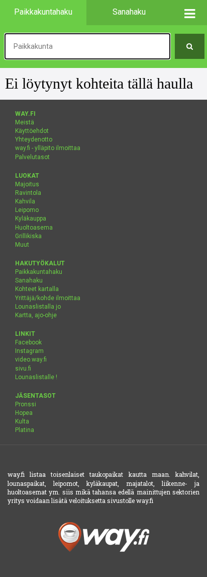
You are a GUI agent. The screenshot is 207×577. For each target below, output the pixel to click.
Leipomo (27, 209)
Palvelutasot (32, 157)
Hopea (24, 412)
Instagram (29, 350)
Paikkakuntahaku (38, 271)
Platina (24, 430)
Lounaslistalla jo (38, 306)
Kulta (22, 421)
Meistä (24, 122)
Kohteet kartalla (37, 289)
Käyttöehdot (32, 130)
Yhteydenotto (33, 139)
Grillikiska (28, 236)
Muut (22, 244)
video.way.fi (31, 359)
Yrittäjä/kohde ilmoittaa (47, 298)
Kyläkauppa (30, 218)
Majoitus (27, 184)
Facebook (28, 342)
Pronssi (25, 404)
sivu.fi (23, 368)
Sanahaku (29, 280)
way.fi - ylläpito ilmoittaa (47, 148)
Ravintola (28, 192)
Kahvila (25, 201)
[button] (189, 12)
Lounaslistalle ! (36, 377)
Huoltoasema (34, 227)
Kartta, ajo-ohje (36, 315)
